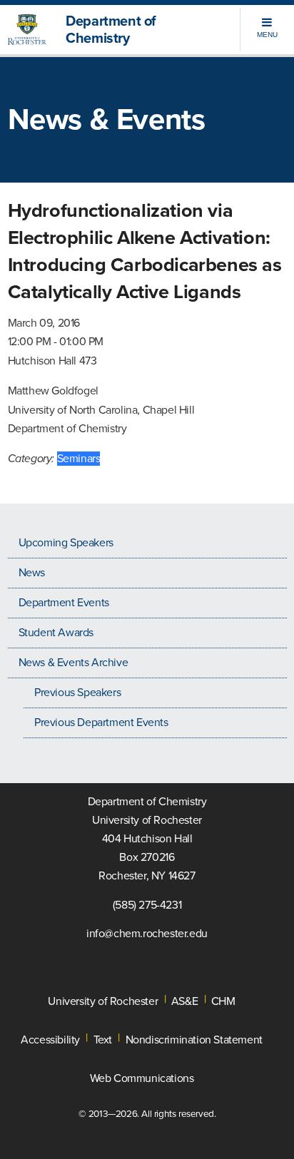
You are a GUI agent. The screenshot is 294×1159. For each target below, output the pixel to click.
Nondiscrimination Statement (194, 1040)
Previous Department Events (101, 722)
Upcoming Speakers (66, 543)
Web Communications (142, 1078)
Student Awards (56, 633)
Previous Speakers (77, 692)
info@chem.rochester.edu (147, 933)
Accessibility (50, 1040)
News (32, 573)
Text (102, 1040)
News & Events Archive (73, 662)
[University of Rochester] (32, 30)
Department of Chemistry (111, 30)
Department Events (64, 603)
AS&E (184, 1001)
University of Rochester (103, 1001)
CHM (223, 1001)
